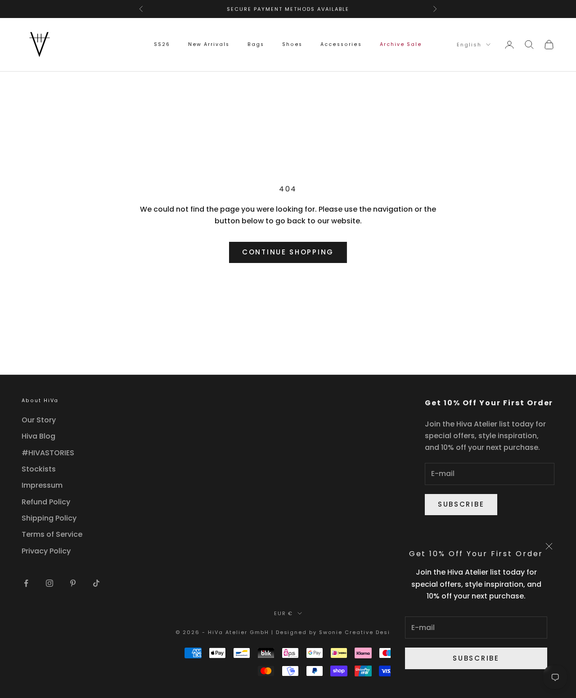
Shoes (292, 44)
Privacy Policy (46, 551)
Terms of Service (52, 534)
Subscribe (476, 658)
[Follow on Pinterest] (72, 583)
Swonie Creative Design (359, 632)
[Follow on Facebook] (26, 583)
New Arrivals (209, 44)
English (469, 44)
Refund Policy (46, 502)
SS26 (162, 44)
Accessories (340, 44)
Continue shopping (288, 252)
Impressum (42, 485)
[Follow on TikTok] (96, 583)
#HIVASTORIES (48, 453)
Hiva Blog (38, 436)
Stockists (39, 469)
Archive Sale (401, 44)
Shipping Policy (49, 518)
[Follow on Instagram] (49, 583)
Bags (256, 44)
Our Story (39, 420)
